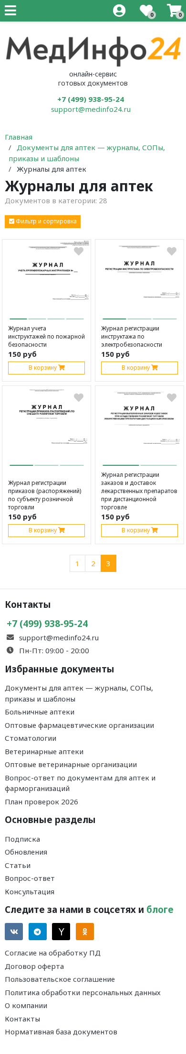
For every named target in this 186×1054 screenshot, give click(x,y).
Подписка (22, 839)
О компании (26, 1005)
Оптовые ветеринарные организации (71, 764)
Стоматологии (30, 738)
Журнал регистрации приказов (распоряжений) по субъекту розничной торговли (44, 495)
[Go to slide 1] (18, 315)
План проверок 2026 (41, 801)
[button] (43, 221)
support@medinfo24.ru (91, 109)
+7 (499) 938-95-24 (90, 99)
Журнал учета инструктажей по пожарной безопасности (46, 336)
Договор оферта (34, 966)
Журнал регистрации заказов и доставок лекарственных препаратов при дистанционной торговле (139, 491)
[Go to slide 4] (75, 315)
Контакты (22, 1018)
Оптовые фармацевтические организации (79, 725)
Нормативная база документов (61, 1031)
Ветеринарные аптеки (44, 751)
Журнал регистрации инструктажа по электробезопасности (131, 336)
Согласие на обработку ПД (53, 952)
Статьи (18, 865)
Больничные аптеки (39, 711)
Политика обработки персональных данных (83, 992)
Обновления (26, 851)
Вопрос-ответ (30, 878)
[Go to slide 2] (37, 315)
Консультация (29, 891)
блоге (160, 909)
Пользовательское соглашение (60, 979)
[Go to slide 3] (56, 315)
